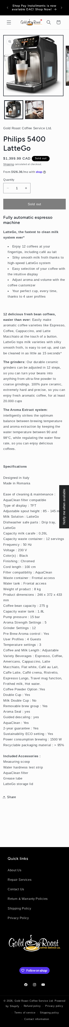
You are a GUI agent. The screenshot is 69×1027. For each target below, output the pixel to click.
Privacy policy (54, 1006)
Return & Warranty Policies (28, 898)
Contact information (36, 1019)
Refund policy (32, 1006)
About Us (14, 870)
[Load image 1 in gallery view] (13, 110)
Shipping (8, 164)
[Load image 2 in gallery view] (34, 110)
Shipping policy (49, 1012)
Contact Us (16, 889)
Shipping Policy (19, 908)
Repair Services (19, 879)
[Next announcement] (61, 7)
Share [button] (11, 797)
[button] (9, 22)
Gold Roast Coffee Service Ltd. (34, 1001)
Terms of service (24, 1012)
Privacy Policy (18, 918)
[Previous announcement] (7, 7)
